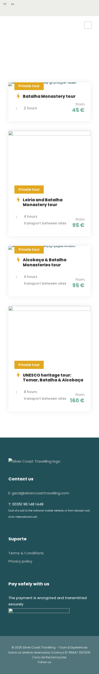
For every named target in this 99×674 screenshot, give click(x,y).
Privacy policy (20, 561)
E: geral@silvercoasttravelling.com (38, 493)
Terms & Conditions (26, 553)
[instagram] (15, 12)
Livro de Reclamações (50, 657)
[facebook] (8, 12)
